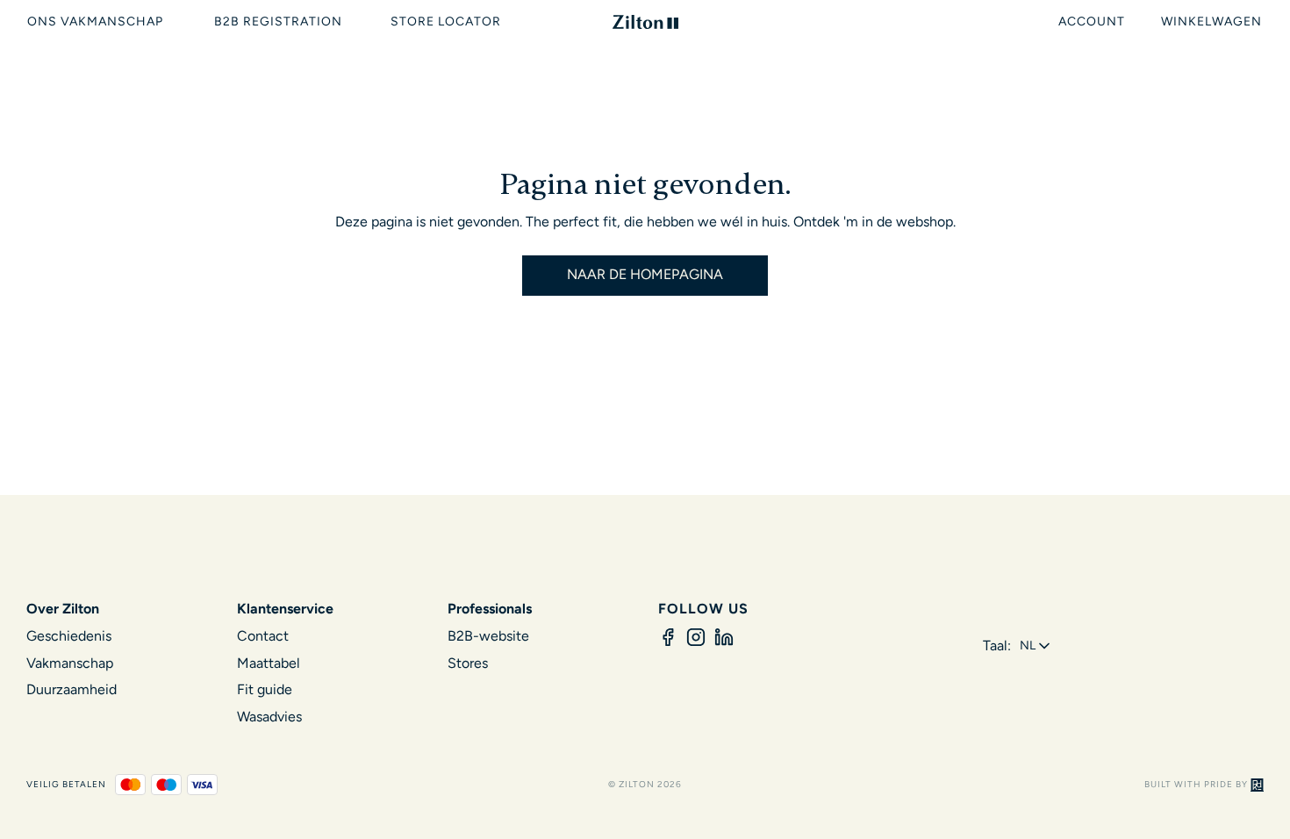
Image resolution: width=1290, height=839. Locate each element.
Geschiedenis (68, 635)
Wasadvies (269, 716)
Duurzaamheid (71, 689)
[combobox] (1036, 646)
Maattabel (268, 663)
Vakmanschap (69, 663)
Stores (468, 663)
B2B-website (488, 635)
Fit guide (264, 689)
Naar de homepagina (645, 274)
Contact (263, 635)
